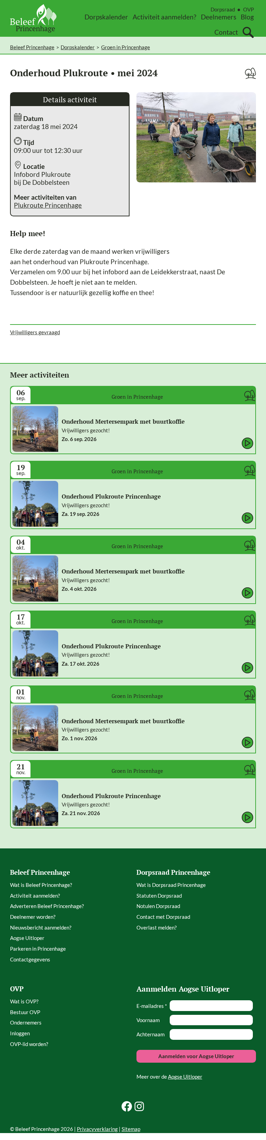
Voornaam (148, 1020)
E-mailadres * (151, 1006)
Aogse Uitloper (185, 1076)
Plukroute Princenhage (48, 205)
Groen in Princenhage (125, 47)
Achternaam (150, 1034)
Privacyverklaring (97, 1129)
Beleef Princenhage (32, 47)
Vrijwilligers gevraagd (35, 332)
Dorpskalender (78, 47)
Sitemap (131, 1129)
